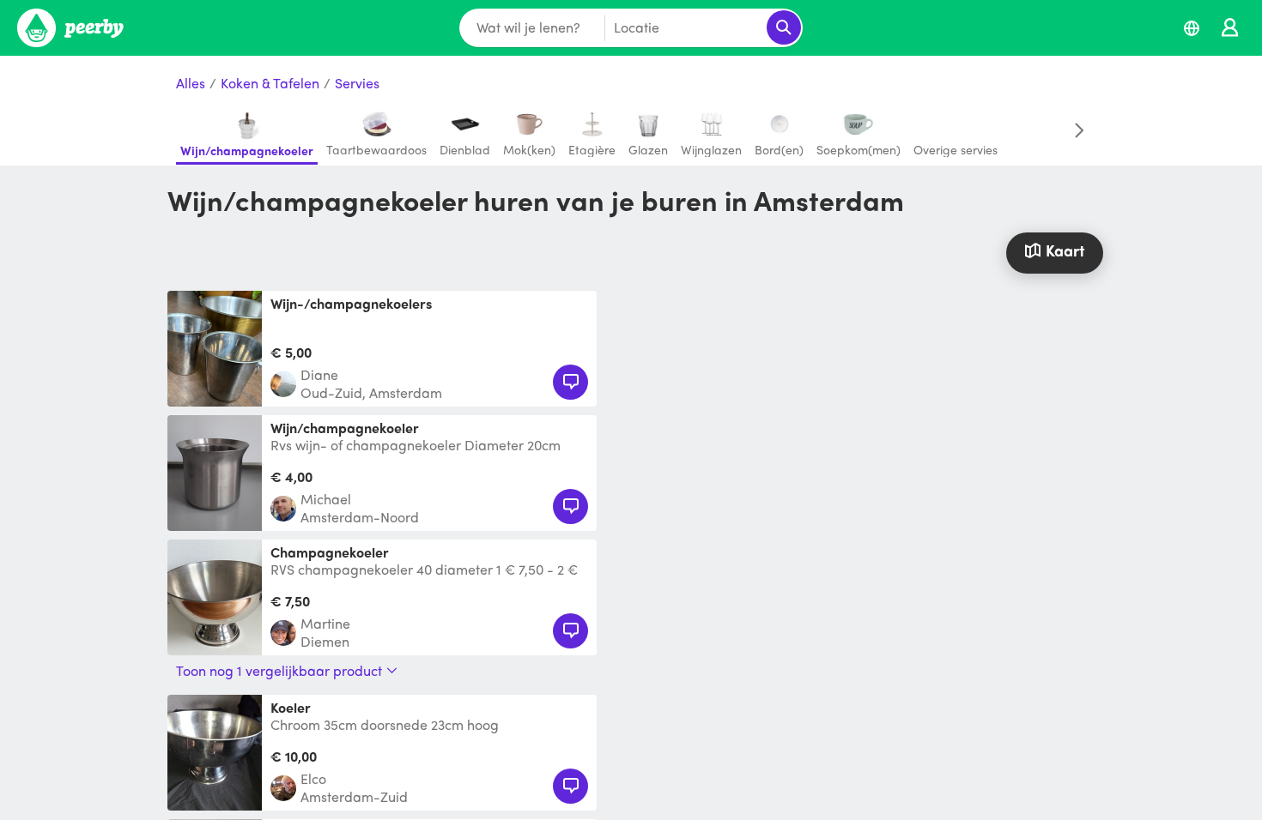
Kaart (1065, 250)
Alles (190, 84)
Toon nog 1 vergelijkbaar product (279, 671)
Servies (357, 84)
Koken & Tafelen (270, 84)
